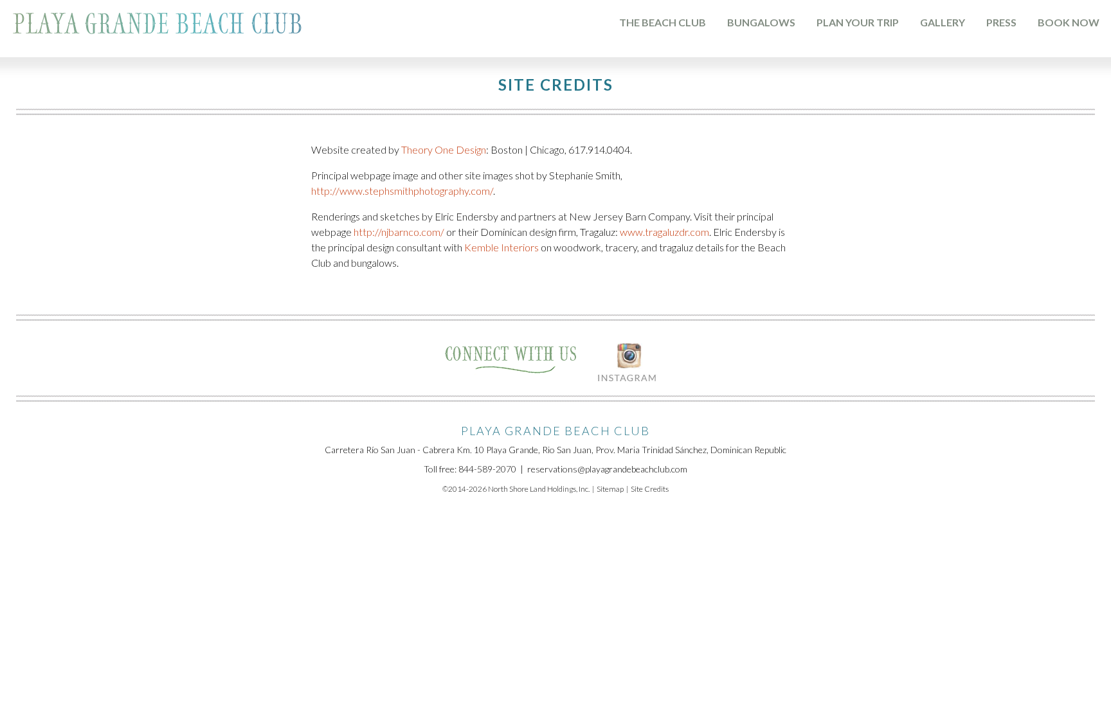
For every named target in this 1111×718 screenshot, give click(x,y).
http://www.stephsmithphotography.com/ (402, 190)
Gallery (942, 22)
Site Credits (650, 489)
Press (1001, 22)
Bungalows (761, 22)
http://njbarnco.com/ (399, 232)
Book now (1068, 22)
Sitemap (610, 489)
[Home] (158, 26)
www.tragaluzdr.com (664, 232)
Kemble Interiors (501, 247)
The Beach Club (662, 22)
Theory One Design (443, 149)
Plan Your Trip (858, 22)
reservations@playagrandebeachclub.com (607, 468)
